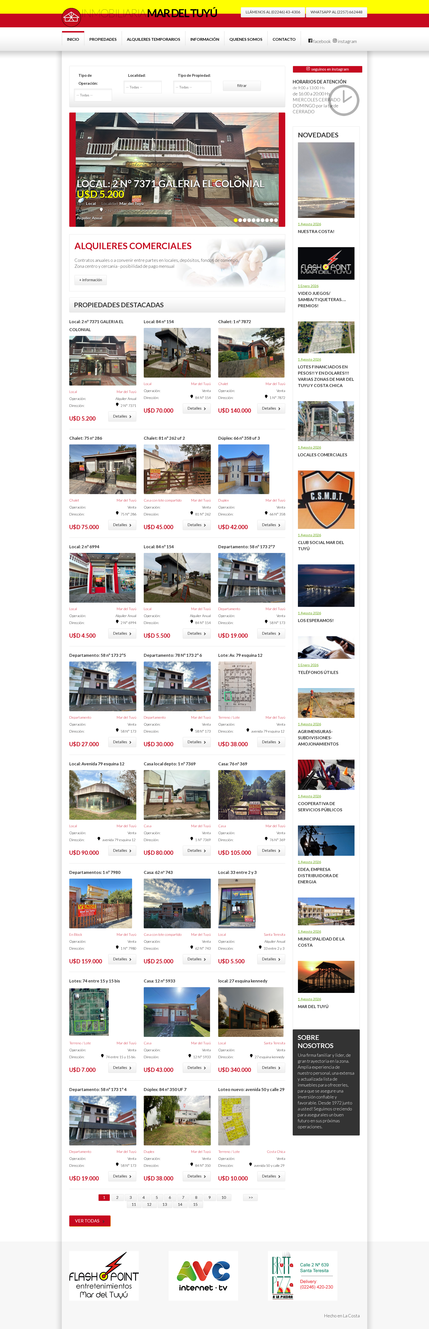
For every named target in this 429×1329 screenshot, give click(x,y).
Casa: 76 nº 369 (232, 763)
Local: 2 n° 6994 (84, 546)
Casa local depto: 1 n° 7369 (170, 763)
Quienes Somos (245, 39)
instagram (347, 41)
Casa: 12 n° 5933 (159, 980)
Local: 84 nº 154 (159, 321)
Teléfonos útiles (318, 672)
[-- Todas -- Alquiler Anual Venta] (95, 95)
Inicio (73, 39)
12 (149, 1204)
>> (250, 1197)
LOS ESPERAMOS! (316, 620)
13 (165, 1204)
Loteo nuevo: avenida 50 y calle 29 (251, 1089)
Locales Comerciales (322, 454)
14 (180, 1204)
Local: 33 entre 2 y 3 (237, 872)
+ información (90, 279)
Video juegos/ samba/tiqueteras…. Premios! (322, 299)
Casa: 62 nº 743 (158, 872)
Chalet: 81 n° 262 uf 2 (164, 438)
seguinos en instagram (329, 69)
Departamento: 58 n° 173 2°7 (246, 546)
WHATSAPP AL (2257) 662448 (336, 12)
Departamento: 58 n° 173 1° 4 (98, 1089)
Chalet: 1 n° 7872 (234, 321)
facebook (321, 41)
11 (134, 1204)
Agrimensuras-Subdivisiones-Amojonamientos (318, 737)
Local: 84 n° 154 (159, 546)
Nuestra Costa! (316, 231)
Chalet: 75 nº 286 (85, 438)
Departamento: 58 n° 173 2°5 (97, 655)
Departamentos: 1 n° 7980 (94, 872)
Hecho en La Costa (342, 1315)
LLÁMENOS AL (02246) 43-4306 (273, 12)
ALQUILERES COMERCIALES (133, 245)
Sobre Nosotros (315, 1041)
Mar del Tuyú (313, 1006)
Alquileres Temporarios (153, 39)
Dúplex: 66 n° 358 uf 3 (239, 438)
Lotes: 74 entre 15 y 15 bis (94, 980)
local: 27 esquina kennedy (242, 980)
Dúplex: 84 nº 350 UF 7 (165, 1089)
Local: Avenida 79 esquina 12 (96, 763)
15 (195, 1204)
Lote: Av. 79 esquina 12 (240, 655)
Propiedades (103, 39)
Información (204, 39)
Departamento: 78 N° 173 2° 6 (173, 655)
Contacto (284, 39)
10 (224, 1197)
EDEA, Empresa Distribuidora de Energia (318, 875)
